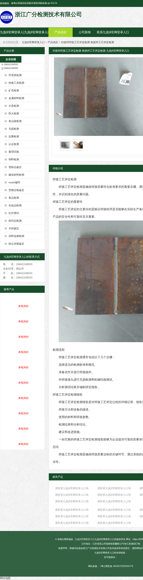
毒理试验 (14, 151)
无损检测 (14, 128)
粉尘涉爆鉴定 (16, 243)
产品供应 (60, 32)
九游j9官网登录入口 (12, 32)
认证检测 (14, 144)
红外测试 (14, 213)
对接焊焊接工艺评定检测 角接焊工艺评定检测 (87, 42)
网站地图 (5, 578)
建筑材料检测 (16, 174)
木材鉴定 (14, 228)
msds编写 (14, 182)
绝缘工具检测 (16, 82)
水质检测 (14, 105)
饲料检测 (14, 159)
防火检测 (14, 113)
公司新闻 (85, 32)
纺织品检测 (15, 220)
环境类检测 (15, 75)
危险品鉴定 (15, 167)
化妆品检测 (15, 205)
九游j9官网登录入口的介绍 (36, 32)
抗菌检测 (14, 136)
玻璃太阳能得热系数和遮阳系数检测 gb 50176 (34, 3)
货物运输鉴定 (16, 190)
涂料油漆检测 (16, 236)
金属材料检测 (16, 98)
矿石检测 (14, 90)
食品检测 (14, 197)
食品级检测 (15, 121)
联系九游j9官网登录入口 (109, 32)
